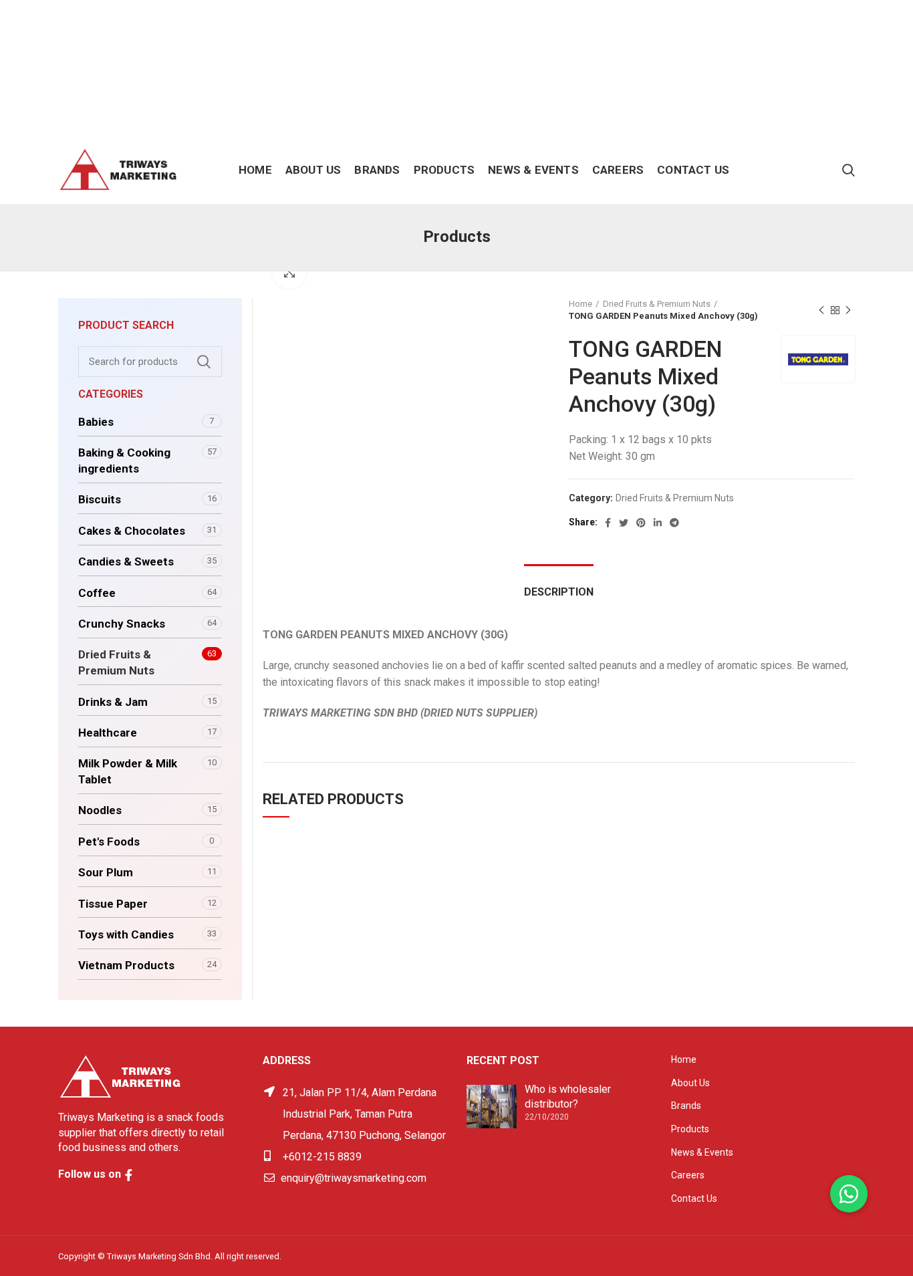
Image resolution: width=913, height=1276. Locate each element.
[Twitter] (623, 522)
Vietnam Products (126, 965)
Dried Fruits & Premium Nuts (656, 304)
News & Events (702, 1152)
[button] (849, 1194)
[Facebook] (608, 522)
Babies (96, 421)
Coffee (97, 593)
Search (204, 361)
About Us (690, 1082)
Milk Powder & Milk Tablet (127, 771)
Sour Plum (105, 872)
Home (580, 304)
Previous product (821, 310)
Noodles (100, 810)
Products (690, 1129)
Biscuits (99, 499)
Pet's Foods (109, 841)
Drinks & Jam (113, 702)
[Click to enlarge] (289, 272)
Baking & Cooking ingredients (124, 460)
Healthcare (107, 732)
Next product (848, 310)
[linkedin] (658, 522)
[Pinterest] (641, 522)
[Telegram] (674, 522)
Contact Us (694, 1198)
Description (559, 592)
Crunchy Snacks (121, 623)
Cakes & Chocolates (131, 530)
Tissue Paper (113, 903)
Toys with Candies (126, 934)
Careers (687, 1175)
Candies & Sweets (126, 561)
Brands (686, 1105)
